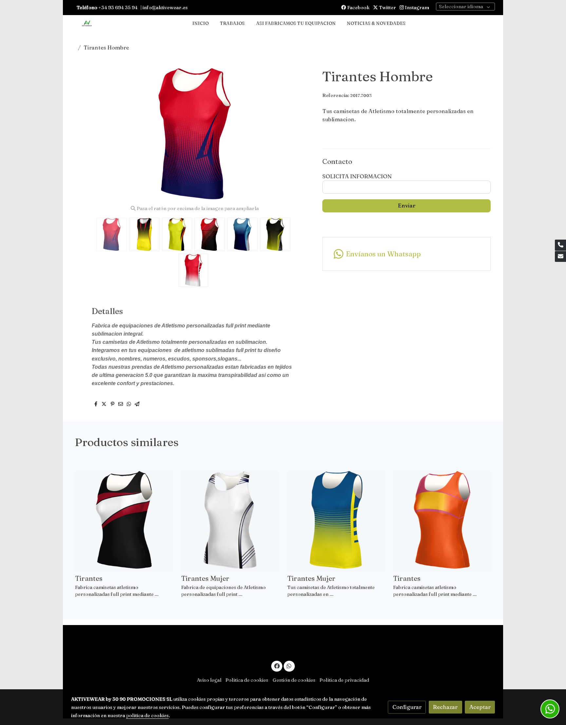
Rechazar (445, 707)
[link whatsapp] (289, 665)
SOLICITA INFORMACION (357, 176)
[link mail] (560, 256)
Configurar (407, 707)
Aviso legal (209, 680)
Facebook (357, 7)
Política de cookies (246, 680)
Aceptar (480, 707)
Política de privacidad (344, 680)
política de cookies (147, 715)
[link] (87, 23)
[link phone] (560, 245)
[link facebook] (276, 665)
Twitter (387, 7)
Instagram (416, 7)
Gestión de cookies (294, 680)
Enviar (406, 205)
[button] (301, 134)
